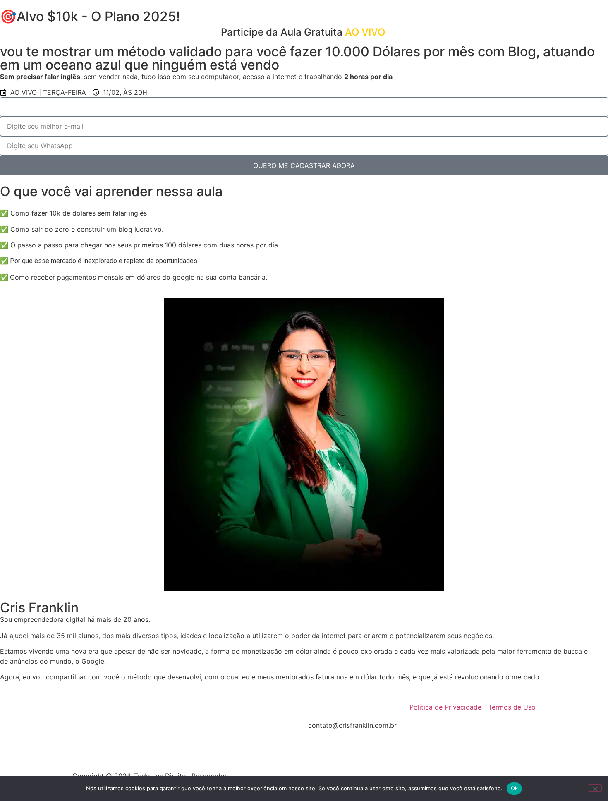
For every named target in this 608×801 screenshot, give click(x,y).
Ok (514, 788)
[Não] (595, 788)
